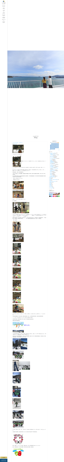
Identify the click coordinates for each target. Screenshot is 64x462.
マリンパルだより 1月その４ (17, 142)
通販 (50, 180)
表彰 (50, 173)
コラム (51, 159)
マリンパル (51, 157)
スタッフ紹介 (51, 187)
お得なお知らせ (52, 162)
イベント (51, 155)
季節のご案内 (52, 156)
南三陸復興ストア (52, 166)
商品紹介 (51, 182)
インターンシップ (52, 164)
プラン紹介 (51, 167)
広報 (50, 178)
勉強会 (51, 174)
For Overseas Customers (53, 158)
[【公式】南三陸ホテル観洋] (4, 2)
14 (50, 146)
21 (50, 147)
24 (54, 147)
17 (54, 146)
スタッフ (51, 172)
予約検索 (3, 457)
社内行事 (51, 165)
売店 (50, 163)
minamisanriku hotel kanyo (53, 181)
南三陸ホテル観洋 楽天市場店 (53, 179)
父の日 (50, 185)
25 (55, 147)
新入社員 (51, 186)
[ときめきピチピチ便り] (54, 193)
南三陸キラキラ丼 (52, 170)
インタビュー (51, 188)
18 (55, 146)
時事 (50, 171)
